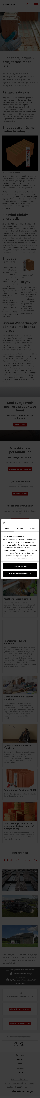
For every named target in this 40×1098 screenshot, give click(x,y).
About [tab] (32, 528)
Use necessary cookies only (20, 574)
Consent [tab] (7, 528)
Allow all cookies (20, 566)
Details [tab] (20, 528)
